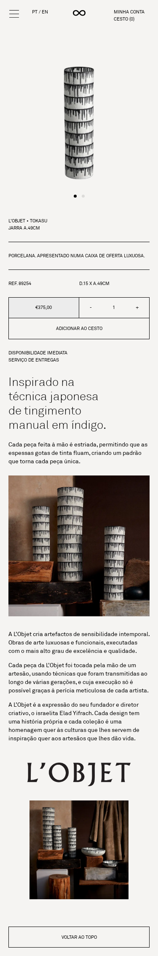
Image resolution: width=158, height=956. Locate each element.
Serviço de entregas (33, 360)
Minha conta (129, 12)
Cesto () (124, 19)
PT (34, 12)
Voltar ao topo (79, 937)
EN (45, 12)
